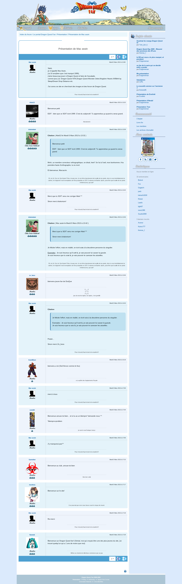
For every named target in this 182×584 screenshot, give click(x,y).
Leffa (141, 82)
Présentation (62, 34)
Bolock (140, 180)
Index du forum (26, 34)
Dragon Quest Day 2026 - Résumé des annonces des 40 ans (149, 50)
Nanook (32, 535)
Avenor (140, 223)
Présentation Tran (143, 107)
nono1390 (141, 210)
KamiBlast (32, 360)
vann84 (32, 410)
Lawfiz (140, 203)
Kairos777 (141, 226)
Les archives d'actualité (145, 130)
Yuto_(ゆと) (143, 45)
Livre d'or (140, 122)
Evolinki (142, 96)
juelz (139, 191)
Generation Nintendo (85, 581)
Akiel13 (32, 102)
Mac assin (32, 62)
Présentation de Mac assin (78, 34)
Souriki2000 (142, 214)
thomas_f (142, 53)
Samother (32, 460)
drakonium (32, 129)
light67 (140, 206)
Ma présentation (143, 74)
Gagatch (141, 188)
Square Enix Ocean (103, 579)
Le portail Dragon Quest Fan (44, 34)
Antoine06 (142, 90)
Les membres (141, 126)
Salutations (141, 80)
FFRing (83, 579)
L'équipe (139, 119)
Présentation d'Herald (145, 101)
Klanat (140, 199)
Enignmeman (144, 61)
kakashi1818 (142, 195)
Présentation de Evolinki (146, 94)
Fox (139, 184)
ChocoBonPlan (98, 581)
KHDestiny (92, 579)
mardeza (32, 485)
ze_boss (32, 275)
